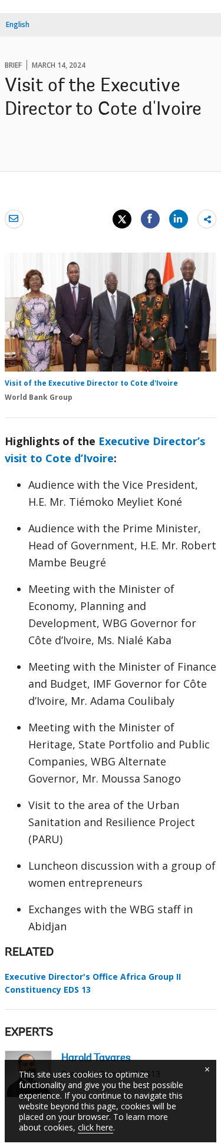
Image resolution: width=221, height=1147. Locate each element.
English (17, 24)
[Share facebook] (150, 218)
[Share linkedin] (178, 218)
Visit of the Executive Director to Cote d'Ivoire (91, 383)
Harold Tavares (96, 1058)
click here (95, 1127)
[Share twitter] (122, 219)
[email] (14, 218)
